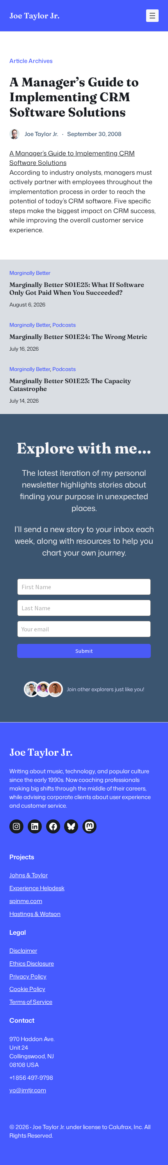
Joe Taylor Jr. (34, 15)
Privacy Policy (27, 976)
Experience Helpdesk (36, 888)
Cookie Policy (27, 989)
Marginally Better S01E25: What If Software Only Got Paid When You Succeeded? (76, 288)
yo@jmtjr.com (27, 1090)
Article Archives (31, 61)
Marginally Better (29, 272)
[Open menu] (152, 15)
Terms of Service (30, 1002)
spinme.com (25, 901)
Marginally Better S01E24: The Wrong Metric (78, 337)
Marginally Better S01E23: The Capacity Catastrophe (70, 385)
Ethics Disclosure (31, 963)
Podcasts (64, 324)
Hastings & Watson (35, 914)
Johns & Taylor (28, 875)
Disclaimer (23, 950)
